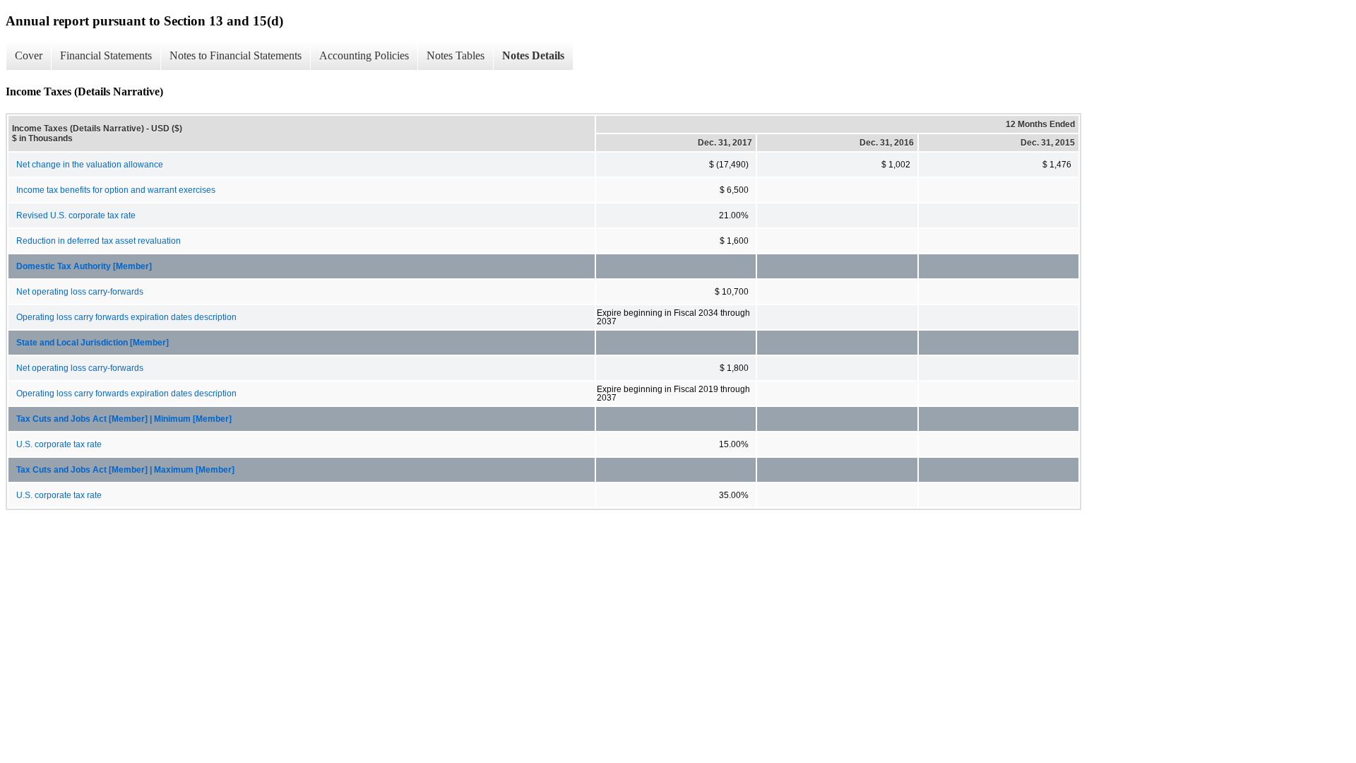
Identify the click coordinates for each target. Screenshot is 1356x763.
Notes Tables (455, 55)
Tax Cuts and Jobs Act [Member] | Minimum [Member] (124, 419)
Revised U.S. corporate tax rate (76, 215)
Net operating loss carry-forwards (79, 292)
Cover (28, 55)
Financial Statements (106, 55)
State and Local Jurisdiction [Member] (92, 342)
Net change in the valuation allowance (89, 164)
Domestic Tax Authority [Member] (84, 266)
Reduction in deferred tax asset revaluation (98, 241)
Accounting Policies (364, 55)
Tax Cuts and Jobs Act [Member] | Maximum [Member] (125, 470)
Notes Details (533, 55)
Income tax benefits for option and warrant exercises (115, 190)
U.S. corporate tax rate (59, 444)
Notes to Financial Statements (236, 55)
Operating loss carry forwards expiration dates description (126, 317)
